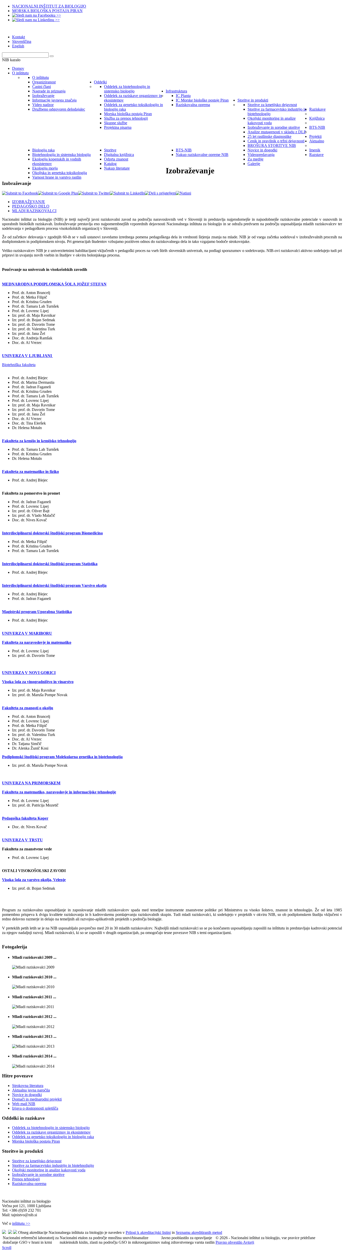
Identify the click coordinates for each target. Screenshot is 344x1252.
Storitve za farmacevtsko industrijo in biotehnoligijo (53, 1165)
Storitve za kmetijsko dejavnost (36, 1161)
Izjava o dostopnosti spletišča (35, 1108)
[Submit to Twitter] (94, 193)
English (18, 46)
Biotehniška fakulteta (19, 365)
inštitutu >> (21, 1223)
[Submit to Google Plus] (58, 193)
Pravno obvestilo (229, 1242)
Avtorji (248, 1242)
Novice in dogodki (27, 1095)
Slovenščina (21, 41)
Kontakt (18, 37)
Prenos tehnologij (26, 1179)
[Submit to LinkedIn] (127, 193)
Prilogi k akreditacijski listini (148, 1232)
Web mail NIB (23, 1104)
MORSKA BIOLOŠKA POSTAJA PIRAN (47, 11)
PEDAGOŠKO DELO (30, 206)
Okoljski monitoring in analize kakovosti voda (48, 1170)
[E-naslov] (160, 193)
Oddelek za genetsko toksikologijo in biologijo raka (53, 1137)
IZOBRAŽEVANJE (28, 202)
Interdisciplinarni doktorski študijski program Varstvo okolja (54, 585)
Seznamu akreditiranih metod (199, 1232)
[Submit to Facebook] (20, 193)
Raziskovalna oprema (29, 1183)
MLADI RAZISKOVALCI (34, 211)
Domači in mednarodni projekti (37, 1099)
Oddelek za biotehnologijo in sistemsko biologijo (51, 1128)
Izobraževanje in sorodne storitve (38, 1174)
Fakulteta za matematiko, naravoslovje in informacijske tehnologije (59, 792)
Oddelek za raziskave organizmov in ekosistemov (51, 1132)
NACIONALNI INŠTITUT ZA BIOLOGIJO (49, 6)
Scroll (6, 1247)
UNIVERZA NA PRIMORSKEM (31, 783)
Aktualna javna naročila (31, 1090)
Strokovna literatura (27, 1085)
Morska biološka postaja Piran (36, 1141)
